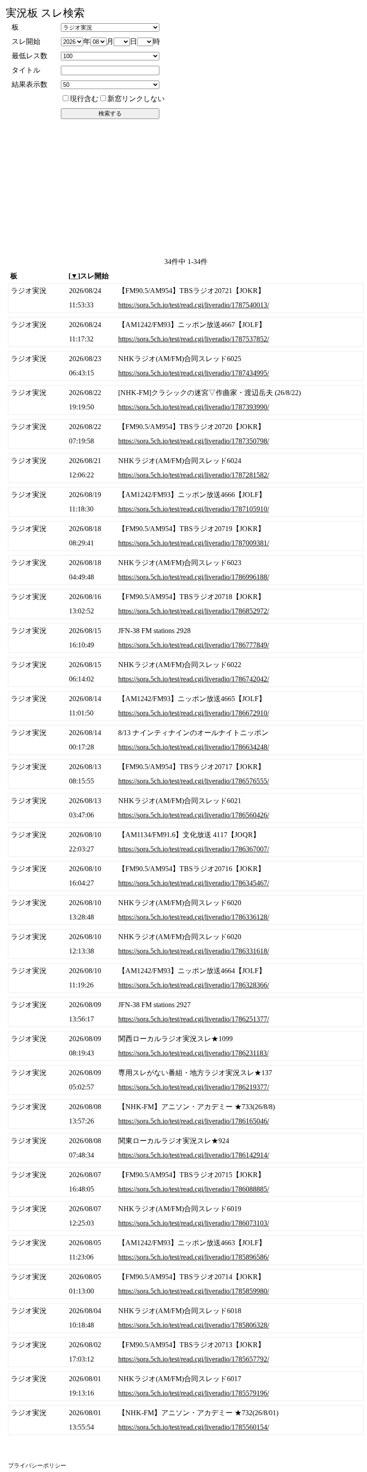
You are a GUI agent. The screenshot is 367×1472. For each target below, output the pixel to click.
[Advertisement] (184, 187)
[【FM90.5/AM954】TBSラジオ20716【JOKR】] (186, 876)
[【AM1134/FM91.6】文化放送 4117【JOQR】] (186, 842)
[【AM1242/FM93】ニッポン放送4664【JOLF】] (186, 978)
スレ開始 (26, 41)
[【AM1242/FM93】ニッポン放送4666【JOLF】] (186, 502)
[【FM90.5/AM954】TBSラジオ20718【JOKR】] (186, 604)
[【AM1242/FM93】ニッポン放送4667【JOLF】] (186, 332)
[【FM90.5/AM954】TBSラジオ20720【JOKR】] (186, 434)
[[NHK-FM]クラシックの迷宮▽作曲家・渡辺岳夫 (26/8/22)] (186, 400)
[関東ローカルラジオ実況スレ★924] (186, 1148)
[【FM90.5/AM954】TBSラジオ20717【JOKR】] (186, 774)
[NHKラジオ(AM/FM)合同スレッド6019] (186, 1216)
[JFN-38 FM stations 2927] (186, 1012)
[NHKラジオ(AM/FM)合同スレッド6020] (186, 910)
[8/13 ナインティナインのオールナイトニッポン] (186, 740)
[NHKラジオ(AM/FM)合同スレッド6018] (186, 1318)
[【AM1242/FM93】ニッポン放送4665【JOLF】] (186, 706)
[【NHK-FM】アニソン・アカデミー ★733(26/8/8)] (186, 1114)
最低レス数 (29, 56)
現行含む (84, 98)
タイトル (26, 70)
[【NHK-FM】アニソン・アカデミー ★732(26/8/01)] (186, 1420)
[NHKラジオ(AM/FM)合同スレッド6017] (186, 1386)
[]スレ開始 (88, 276)
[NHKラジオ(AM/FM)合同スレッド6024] (186, 468)
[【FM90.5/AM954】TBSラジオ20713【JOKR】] (186, 1352)
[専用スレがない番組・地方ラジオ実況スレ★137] (186, 1080)
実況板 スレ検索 (45, 13)
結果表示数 (29, 84)
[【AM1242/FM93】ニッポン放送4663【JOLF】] (186, 1250)
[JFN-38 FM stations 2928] (186, 638)
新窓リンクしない (136, 98)
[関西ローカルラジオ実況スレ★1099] (186, 1046)
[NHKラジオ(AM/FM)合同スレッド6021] (186, 808)
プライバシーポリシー (37, 1465)
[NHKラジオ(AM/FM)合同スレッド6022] (186, 672)
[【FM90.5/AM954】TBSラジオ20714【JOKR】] (186, 1284)
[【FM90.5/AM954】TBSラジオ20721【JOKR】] (186, 298)
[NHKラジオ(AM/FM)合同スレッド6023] (186, 570)
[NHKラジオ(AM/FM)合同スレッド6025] (186, 366)
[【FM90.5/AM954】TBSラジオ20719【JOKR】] (186, 536)
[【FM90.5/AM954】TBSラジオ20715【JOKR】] (186, 1182)
